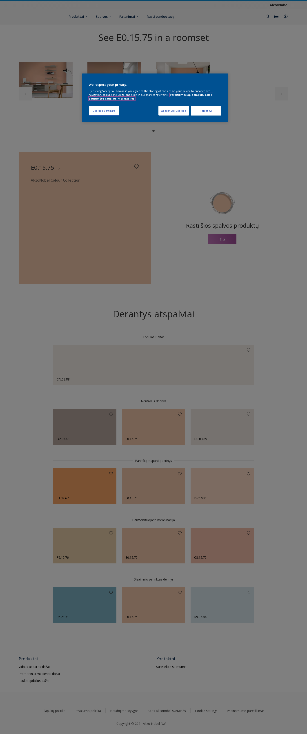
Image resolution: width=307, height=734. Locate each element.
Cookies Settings (104, 110)
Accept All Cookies (173, 110)
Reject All (206, 110)
